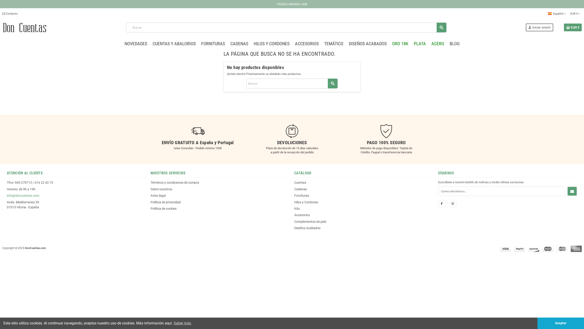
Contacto (11, 13)
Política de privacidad (166, 202)
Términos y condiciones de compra (175, 182)
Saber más (182, 323)
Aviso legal (158, 195)
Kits (297, 208)
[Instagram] (453, 204)
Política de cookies (164, 208)
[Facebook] (442, 204)
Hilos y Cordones (306, 202)
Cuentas (300, 182)
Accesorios (302, 215)
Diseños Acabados (307, 228)
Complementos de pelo (310, 221)
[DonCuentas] (24, 27)
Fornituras (301, 195)
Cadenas (300, 189)
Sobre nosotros (161, 189)
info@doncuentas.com (23, 195)
